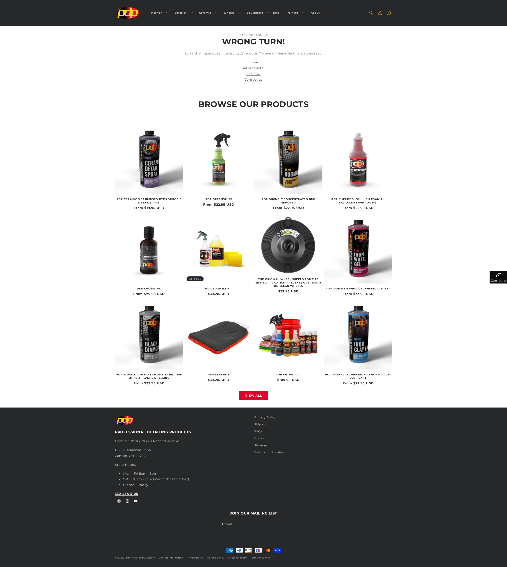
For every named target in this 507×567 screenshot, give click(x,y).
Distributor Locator (268, 452)
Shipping (261, 424)
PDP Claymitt (218, 374)
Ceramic (205, 12)
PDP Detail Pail (288, 374)
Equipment (255, 12)
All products (253, 68)
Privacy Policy (264, 417)
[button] (158, 12)
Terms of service (260, 557)
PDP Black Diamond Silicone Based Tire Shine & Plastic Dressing (149, 376)
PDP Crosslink (149, 288)
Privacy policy (195, 557)
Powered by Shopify (143, 557)
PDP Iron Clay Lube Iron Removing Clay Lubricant (358, 376)
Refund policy (215, 557)
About (315, 12)
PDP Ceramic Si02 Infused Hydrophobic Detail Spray (149, 201)
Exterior (180, 12)
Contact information (171, 557)
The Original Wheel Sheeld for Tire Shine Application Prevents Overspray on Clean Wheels (288, 282)
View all (253, 395)
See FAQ (253, 74)
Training (292, 12)
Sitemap (260, 445)
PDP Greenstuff (218, 199)
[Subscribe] (284, 524)
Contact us (253, 79)
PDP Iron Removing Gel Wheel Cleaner (358, 288)
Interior (156, 12)
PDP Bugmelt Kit (218, 288)
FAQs (258, 431)
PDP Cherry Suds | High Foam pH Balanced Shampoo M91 (358, 201)
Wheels (228, 12)
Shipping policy (237, 557)
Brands (259, 438)
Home (253, 62)
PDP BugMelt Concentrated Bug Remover (288, 201)
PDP (127, 557)
